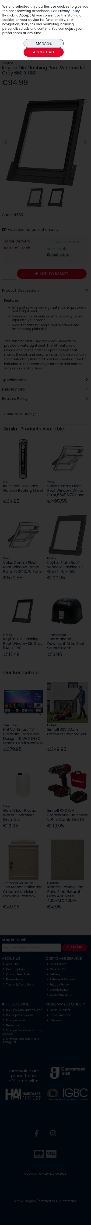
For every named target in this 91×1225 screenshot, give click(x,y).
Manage (44, 43)
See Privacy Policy (65, 11)
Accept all (44, 52)
